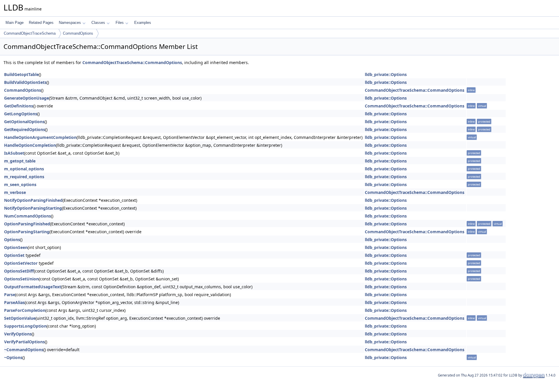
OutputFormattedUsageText (32, 286)
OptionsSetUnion (21, 279)
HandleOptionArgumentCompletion (40, 137)
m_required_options (24, 176)
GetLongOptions (20, 113)
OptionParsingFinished (27, 224)
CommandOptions (78, 33)
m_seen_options (20, 184)
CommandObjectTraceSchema (30, 33)
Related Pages (41, 22)
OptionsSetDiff (19, 271)
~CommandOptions (23, 349)
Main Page (15, 22)
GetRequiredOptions (24, 129)
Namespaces (70, 22)
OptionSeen (16, 247)
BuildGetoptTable (21, 74)
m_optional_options (24, 169)
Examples (142, 22)
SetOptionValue (20, 318)
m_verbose (15, 192)
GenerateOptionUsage (26, 98)
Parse (9, 294)
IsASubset (14, 153)
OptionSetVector (21, 263)
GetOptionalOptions (24, 121)
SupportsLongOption (25, 326)
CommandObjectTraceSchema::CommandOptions (132, 62)
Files (120, 22)
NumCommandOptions (27, 216)
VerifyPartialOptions (24, 341)
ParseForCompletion (24, 310)
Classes (98, 22)
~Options (13, 357)
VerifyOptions (18, 334)
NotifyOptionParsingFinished (33, 200)
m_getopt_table (20, 161)
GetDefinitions (18, 106)
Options (12, 239)
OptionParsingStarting (26, 231)
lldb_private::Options (386, 74)
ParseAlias (14, 302)
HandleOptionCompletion (30, 145)
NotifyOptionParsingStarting (33, 208)
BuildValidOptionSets (25, 82)
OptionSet (14, 255)
